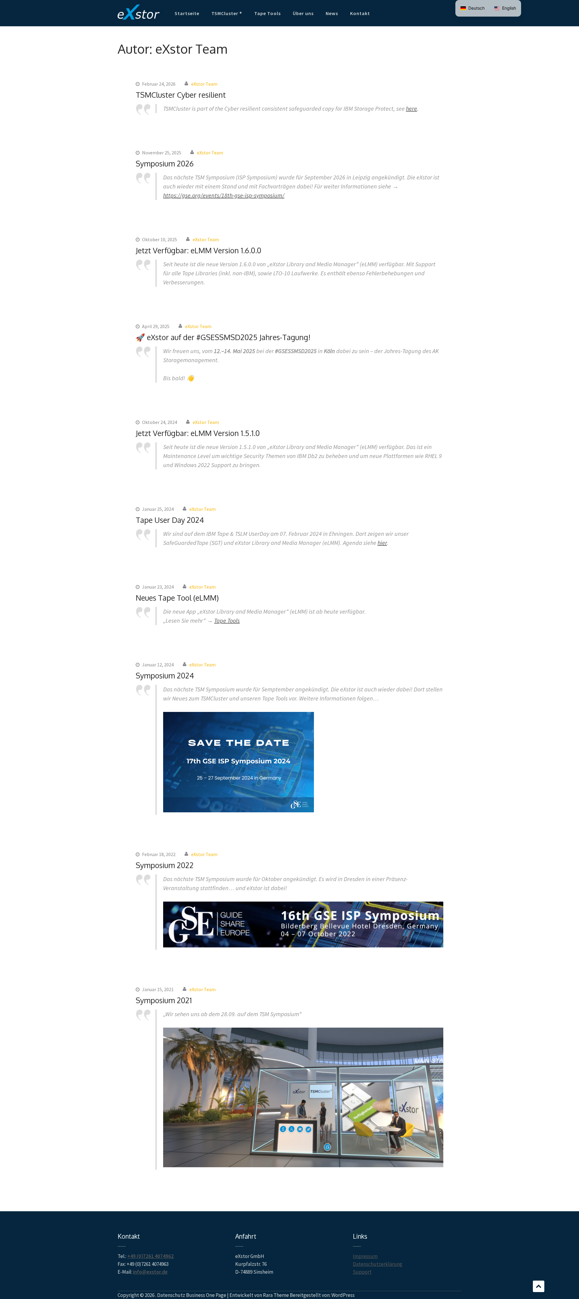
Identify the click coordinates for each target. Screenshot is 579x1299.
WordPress (343, 1295)
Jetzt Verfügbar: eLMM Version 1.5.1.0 (198, 433)
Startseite (187, 13)
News (332, 13)
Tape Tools (267, 13)
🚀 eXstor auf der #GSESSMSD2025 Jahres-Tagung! (223, 337)
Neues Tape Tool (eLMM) (177, 597)
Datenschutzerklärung (377, 1264)
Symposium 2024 (165, 675)
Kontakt (360, 13)
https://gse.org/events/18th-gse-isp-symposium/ (223, 195)
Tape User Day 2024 (170, 520)
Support (362, 1272)
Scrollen (538, 1286)
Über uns (303, 13)
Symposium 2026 (165, 163)
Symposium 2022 (165, 865)
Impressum (365, 1256)
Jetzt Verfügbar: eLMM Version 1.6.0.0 (198, 250)
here (411, 108)
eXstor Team (204, 84)
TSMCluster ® (226, 13)
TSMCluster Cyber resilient (181, 95)
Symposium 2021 (164, 1000)
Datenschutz (171, 1295)
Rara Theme (276, 1295)
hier (382, 542)
